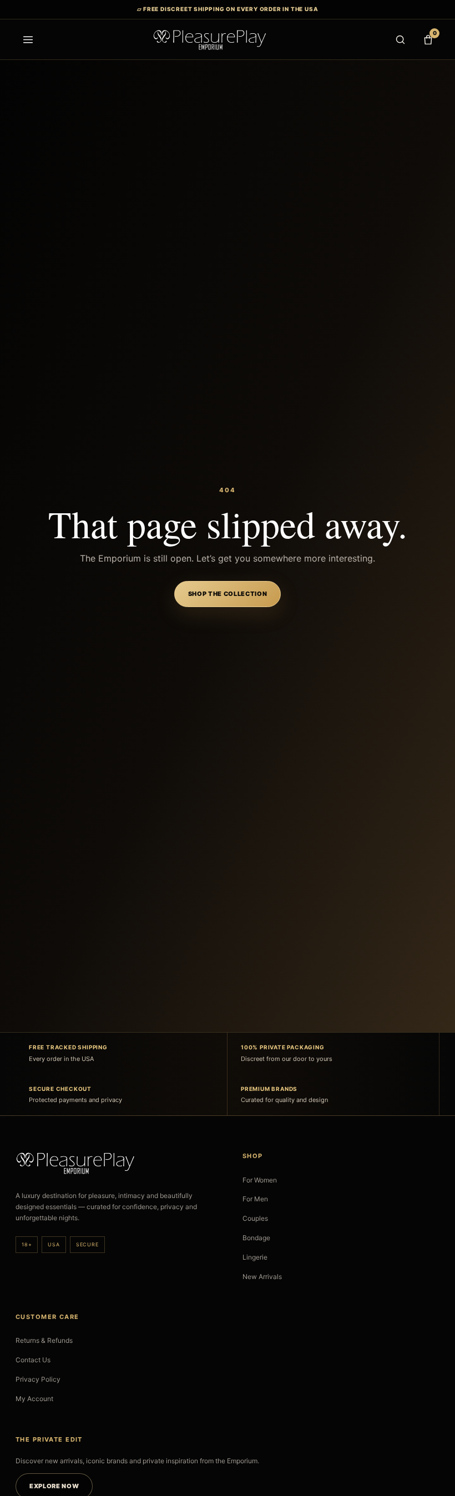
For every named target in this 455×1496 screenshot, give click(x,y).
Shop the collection (227, 594)
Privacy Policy (38, 1379)
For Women (259, 1180)
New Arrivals (262, 1276)
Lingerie (254, 1257)
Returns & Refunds (44, 1340)
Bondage (256, 1238)
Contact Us (33, 1360)
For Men (255, 1199)
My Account (34, 1398)
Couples (255, 1218)
